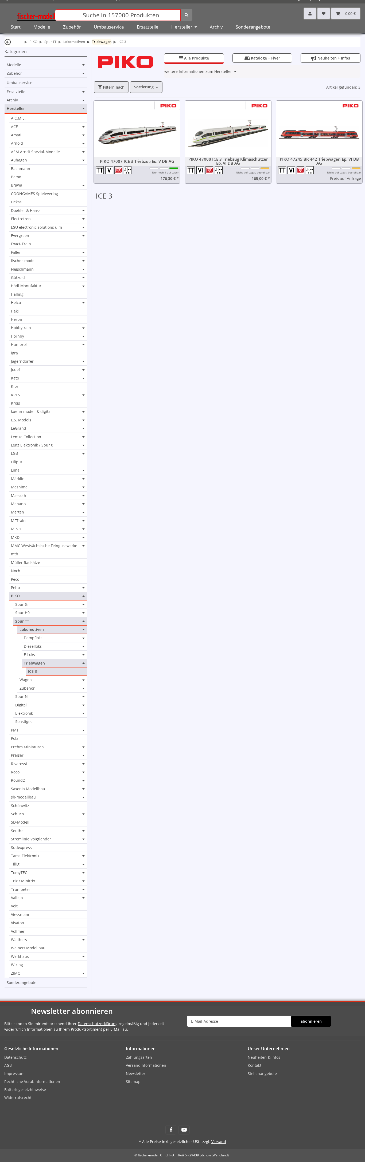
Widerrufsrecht (18, 1097)
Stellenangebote (262, 1073)
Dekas (16, 201)
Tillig (15, 864)
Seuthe (17, 831)
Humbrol (19, 344)
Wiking (17, 964)
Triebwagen (34, 663)
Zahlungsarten (139, 1057)
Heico (16, 303)
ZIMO (16, 973)
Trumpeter (20, 889)
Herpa (16, 319)
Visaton (17, 922)
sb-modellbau (23, 797)
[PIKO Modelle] (126, 61)
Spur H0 (22, 613)
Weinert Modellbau (28, 947)
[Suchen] (186, 15)
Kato (15, 378)
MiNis (16, 529)
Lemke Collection (26, 437)
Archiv (12, 100)
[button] (310, 13)
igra (14, 352)
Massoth (18, 495)
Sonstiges (23, 721)
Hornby (17, 336)
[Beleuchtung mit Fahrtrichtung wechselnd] (128, 170)
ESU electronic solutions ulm (36, 227)
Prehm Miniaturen (27, 747)
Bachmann (20, 168)
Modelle (14, 65)
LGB (14, 453)
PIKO (15, 596)
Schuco (17, 814)
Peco (15, 579)
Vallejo (17, 898)
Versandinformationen (146, 1065)
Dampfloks (33, 638)
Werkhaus (20, 956)
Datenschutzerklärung (98, 1023)
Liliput (16, 461)
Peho (15, 588)
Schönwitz (20, 805)
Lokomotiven (32, 629)
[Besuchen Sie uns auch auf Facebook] (170, 1130)
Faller (16, 252)
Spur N (21, 696)
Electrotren (21, 219)
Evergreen (20, 236)
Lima (15, 470)
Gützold (18, 277)
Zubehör (14, 73)
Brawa (16, 185)
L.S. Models (21, 420)
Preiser (17, 755)
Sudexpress (21, 847)
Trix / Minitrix (23, 881)
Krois (15, 403)
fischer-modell (24, 261)
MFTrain (18, 521)
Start (16, 27)
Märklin (18, 479)
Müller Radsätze (25, 562)
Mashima (19, 487)
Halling (17, 294)
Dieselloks (33, 646)
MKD (15, 537)
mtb (14, 553)
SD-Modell (20, 822)
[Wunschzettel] (324, 13)
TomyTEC (19, 873)
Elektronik (24, 713)
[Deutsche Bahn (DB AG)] (119, 170)
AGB (8, 1065)
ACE (14, 127)
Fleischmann (22, 269)
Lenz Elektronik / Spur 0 (32, 445)
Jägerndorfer (22, 361)
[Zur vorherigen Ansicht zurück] (8, 41)
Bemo (16, 176)
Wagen (26, 680)
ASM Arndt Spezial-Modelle (35, 152)
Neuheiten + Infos (330, 58)
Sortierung (144, 86)
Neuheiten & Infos (264, 1057)
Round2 (18, 780)
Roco (15, 772)
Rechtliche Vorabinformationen (32, 1081)
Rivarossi (19, 764)
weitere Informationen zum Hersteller (198, 71)
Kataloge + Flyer (262, 58)
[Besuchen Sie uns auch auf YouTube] (183, 1130)
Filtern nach (113, 87)
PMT (15, 730)
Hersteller (16, 108)
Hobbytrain (21, 328)
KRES (15, 395)
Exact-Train (21, 243)
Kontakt (254, 1065)
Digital (21, 705)
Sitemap (133, 1081)
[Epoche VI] (201, 170)
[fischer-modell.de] (36, 14)
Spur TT (22, 621)
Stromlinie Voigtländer (31, 839)
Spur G (21, 604)
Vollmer (18, 931)
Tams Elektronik (25, 856)
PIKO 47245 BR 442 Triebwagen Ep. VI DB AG (319, 161)
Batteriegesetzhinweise (25, 1089)
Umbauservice (19, 82)
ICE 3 (32, 671)
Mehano (18, 504)
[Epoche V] (110, 170)
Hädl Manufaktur (26, 286)
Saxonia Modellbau (28, 789)
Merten (17, 512)
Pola (14, 738)
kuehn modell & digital (31, 411)
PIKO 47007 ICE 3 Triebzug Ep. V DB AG (137, 161)
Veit (14, 905)
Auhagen (19, 160)
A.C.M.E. (18, 118)
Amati (16, 135)
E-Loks (29, 655)
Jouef (15, 369)
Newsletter (135, 1073)
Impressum (14, 1073)
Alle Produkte (194, 58)
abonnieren (311, 1021)
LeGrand (18, 428)
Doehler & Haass (26, 210)
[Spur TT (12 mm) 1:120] (100, 170)
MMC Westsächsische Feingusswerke (44, 546)
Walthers (19, 940)
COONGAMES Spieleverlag (34, 193)
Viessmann (20, 914)
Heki (15, 311)
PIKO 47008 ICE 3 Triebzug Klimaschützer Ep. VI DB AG (228, 161)
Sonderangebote (21, 982)
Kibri (15, 386)
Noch (15, 570)
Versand (218, 1141)
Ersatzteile (16, 92)
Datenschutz (15, 1057)
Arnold (17, 143)
